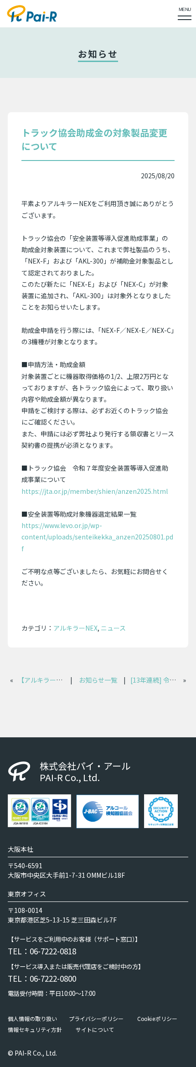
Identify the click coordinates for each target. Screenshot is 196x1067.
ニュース (113, 627)
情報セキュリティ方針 (35, 1029)
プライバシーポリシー (96, 1018)
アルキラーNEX (75, 627)
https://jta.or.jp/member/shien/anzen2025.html (94, 491)
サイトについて (95, 1029)
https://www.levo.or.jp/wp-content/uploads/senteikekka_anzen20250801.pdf (97, 537)
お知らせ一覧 (98, 679)
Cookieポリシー (157, 1018)
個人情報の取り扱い (32, 1018)
